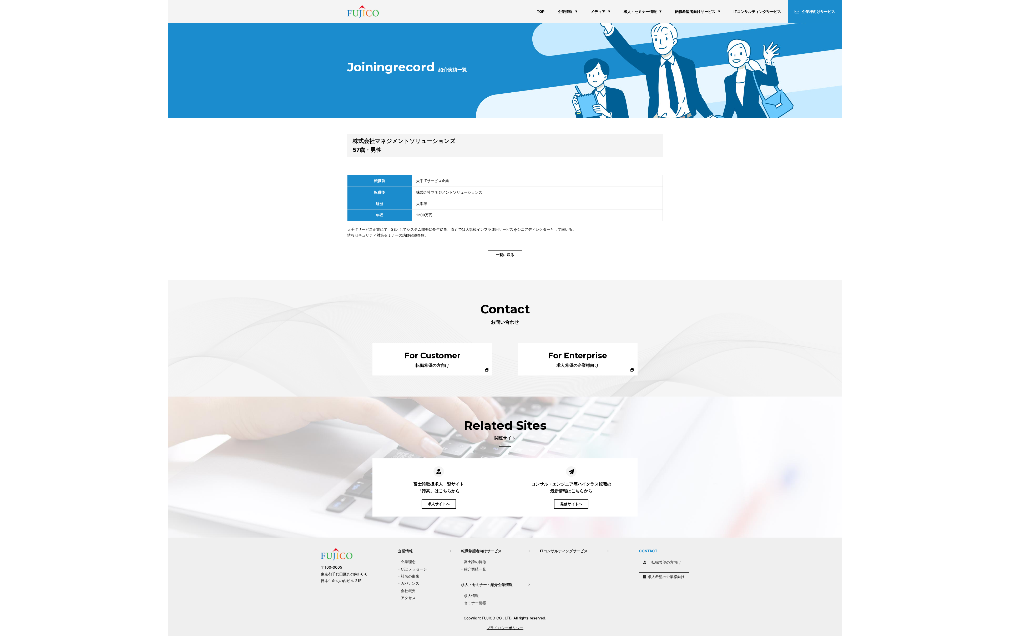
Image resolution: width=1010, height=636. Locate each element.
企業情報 (565, 11)
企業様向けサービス (818, 11)
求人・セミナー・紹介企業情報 (487, 584)
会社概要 (408, 590)
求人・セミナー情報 (640, 11)
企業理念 (408, 561)
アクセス (408, 597)
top (540, 11)
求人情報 (471, 595)
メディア (598, 11)
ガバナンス (410, 583)
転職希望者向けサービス (695, 11)
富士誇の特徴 (475, 561)
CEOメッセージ (414, 569)
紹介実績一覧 (475, 569)
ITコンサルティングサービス (757, 11)
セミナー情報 (475, 602)
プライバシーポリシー (505, 627)
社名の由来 (410, 576)
